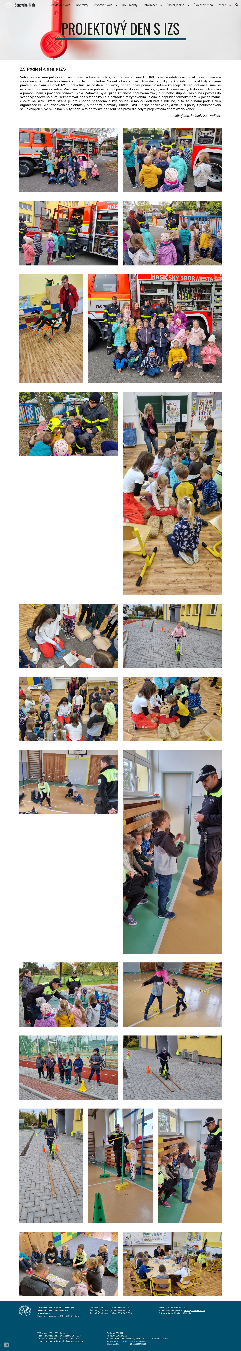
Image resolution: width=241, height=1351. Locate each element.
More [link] (222, 5)
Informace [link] (150, 5)
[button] (237, 5)
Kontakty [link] (82, 5)
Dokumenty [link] (129, 5)
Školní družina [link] (203, 5)
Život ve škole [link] (103, 5)
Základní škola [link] (60, 5)
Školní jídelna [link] (175, 5)
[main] (120, 30)
